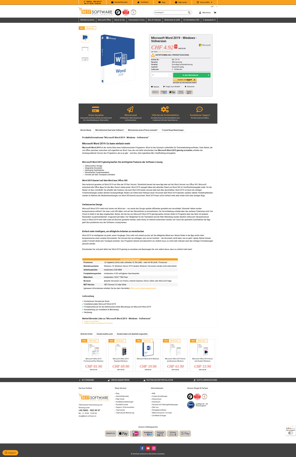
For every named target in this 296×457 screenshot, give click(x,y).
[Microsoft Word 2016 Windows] (148, 348)
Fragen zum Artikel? (172, 87)
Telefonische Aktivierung (125, 413)
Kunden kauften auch (105, 334)
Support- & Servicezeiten (125, 407)
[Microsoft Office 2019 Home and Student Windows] (202, 348)
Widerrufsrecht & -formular (162, 413)
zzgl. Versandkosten (164, 52)
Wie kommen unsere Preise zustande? (142, 130)
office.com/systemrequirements (143, 288)
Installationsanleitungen (124, 402)
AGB (153, 393)
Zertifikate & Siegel (159, 415)
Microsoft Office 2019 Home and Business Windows (175, 360)
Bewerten (190, 87)
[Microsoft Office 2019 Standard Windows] (121, 348)
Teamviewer (120, 410)
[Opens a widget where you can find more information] (10, 453)
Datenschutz (156, 399)
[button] (185, 80)
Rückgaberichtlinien (159, 410)
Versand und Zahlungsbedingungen (165, 404)
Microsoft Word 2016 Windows (148, 359)
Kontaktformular (122, 404)
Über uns (155, 407)
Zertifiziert (144, 2)
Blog (163, 2)
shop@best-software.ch (87, 416)
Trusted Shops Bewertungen (173, 130)
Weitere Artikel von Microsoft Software (98, 323)
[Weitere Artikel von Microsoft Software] (205, 45)
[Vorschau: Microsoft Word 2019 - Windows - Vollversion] (85, 38)
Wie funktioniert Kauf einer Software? (109, 130)
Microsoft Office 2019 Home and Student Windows (202, 360)
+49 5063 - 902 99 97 (89, 410)
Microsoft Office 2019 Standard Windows (121, 360)
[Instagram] (153, 448)
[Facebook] (142, 448)
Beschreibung (85, 130)
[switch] (290, 433)
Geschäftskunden (121, 2)
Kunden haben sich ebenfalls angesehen (132, 334)
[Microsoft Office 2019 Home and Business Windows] (175, 348)
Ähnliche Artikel (86, 334)
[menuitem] (215, 12)
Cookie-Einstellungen (159, 396)
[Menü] (292, 427)
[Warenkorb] (215, 12)
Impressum (156, 402)
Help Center (182, 2)
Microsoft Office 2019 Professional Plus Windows (93, 360)
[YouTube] (148, 448)
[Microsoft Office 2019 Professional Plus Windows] (93, 348)
